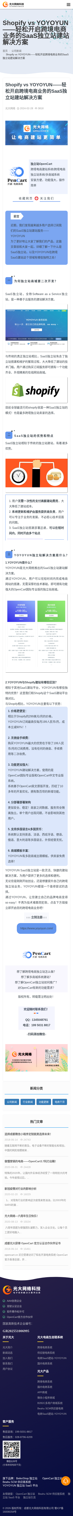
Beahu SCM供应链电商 (50, 1408)
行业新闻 (28, 1101)
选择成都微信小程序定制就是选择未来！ (28, 1134)
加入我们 (8, 1358)
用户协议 (8, 1368)
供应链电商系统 (46, 1352)
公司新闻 (12, 1101)
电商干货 (60, 1101)
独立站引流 (29, 1497)
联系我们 (8, 1363)
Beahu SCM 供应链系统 (51, 1493)
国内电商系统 (44, 1363)
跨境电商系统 (44, 1347)
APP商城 (42, 1392)
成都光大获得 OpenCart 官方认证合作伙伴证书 (33, 1243)
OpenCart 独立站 (25, 1493)
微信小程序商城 (46, 1397)
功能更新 (44, 1101)
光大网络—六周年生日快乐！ (22, 1215)
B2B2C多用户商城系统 (50, 1403)
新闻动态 (8, 1352)
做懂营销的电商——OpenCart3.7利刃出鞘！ (31, 1161)
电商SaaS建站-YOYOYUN (51, 1358)
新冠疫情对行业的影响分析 (20, 1188)
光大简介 (8, 1347)
